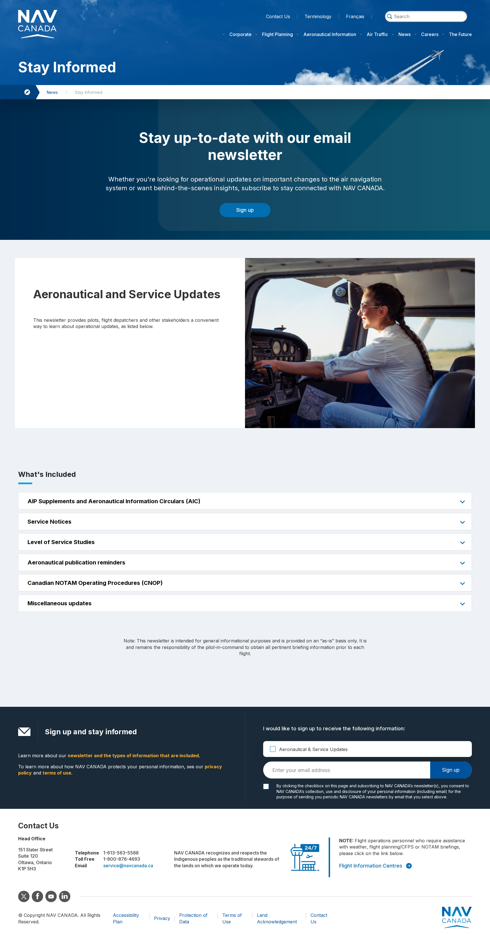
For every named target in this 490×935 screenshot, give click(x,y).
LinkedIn (64, 896)
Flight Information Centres (370, 866)
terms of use (57, 773)
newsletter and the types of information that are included (133, 755)
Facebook (37, 896)
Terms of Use (232, 918)
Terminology (318, 16)
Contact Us (278, 16)
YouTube (51, 896)
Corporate (240, 34)
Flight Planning (277, 34)
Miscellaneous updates (60, 603)
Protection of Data (193, 918)
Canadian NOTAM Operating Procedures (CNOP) (95, 582)
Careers (429, 34)
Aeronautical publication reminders (76, 562)
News (404, 34)
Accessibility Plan (126, 918)
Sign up (245, 210)
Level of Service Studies (61, 542)
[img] (389, 16)
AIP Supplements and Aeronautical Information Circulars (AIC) (114, 501)
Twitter (23, 896)
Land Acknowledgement (277, 918)
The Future (460, 34)
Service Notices (49, 521)
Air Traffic (377, 34)
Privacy (162, 918)
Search (426, 24)
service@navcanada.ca (128, 865)
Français (355, 16)
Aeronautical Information (329, 34)
